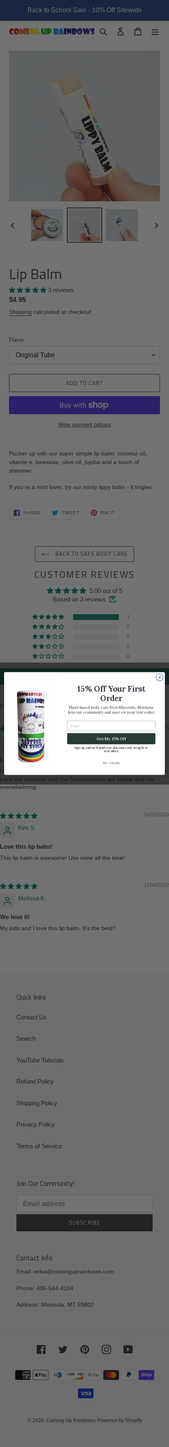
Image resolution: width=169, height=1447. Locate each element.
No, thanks (111, 763)
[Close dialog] (159, 677)
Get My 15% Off (111, 738)
